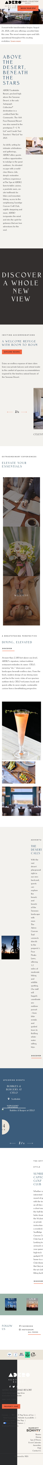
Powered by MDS (21, 1456)
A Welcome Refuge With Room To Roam (20, 343)
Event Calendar (34, 1442)
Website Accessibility (26, 1417)
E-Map (20, 1415)
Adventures (34, 840)
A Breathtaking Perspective (19, 636)
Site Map (20, 1420)
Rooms (38, 1434)
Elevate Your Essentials (14, 464)
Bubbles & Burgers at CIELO (14, 1089)
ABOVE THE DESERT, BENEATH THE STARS (13, 70)
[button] (28, 8)
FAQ (39, 1448)
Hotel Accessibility (10, 1417)
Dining (38, 1437)
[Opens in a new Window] (34, 1431)
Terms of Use (29, 1415)
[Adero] (19, 1382)
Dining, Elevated (17, 642)
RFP (13, 1415)
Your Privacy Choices (14, 1423)
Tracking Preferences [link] (10, 1426)
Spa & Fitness (35, 1440)
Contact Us (36, 1450)
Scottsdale (15, 1099)
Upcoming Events (14, 1080)
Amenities (37, 1445)
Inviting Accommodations (18, 335)
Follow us (7, 1327)
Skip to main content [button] (11, 1)
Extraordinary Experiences (19, 457)
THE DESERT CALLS (34, 849)
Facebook (27, 1326)
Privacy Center (9, 1420)
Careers (5, 1415)
